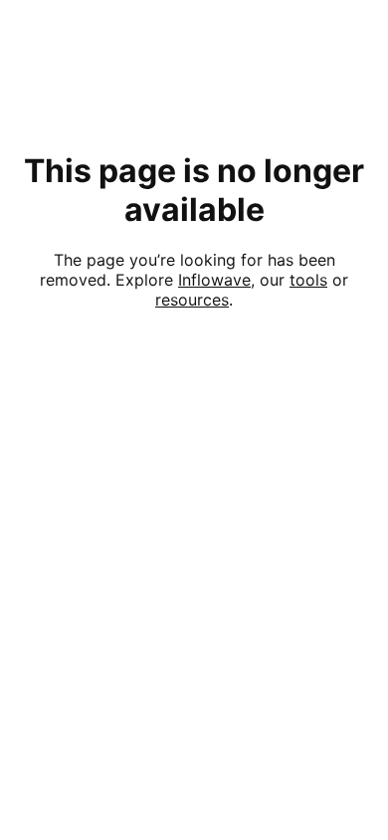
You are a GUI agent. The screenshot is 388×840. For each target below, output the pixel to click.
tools (308, 280)
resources (192, 300)
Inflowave (214, 280)
